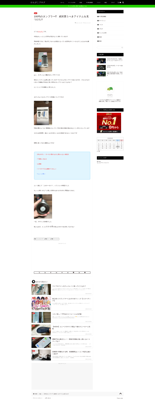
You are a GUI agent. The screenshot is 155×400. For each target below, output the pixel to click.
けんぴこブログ (38, 2)
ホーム (62, 2)
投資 (81, 2)
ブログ (113, 2)
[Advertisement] (62, 256)
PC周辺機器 (89, 2)
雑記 (106, 2)
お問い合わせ (48, 398)
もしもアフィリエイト (103, 162)
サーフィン (102, 20)
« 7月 (98, 151)
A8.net (99, 161)
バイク (99, 2)
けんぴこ (40, 31)
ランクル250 (71, 2)
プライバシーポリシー (37, 398)
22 (117, 146)
